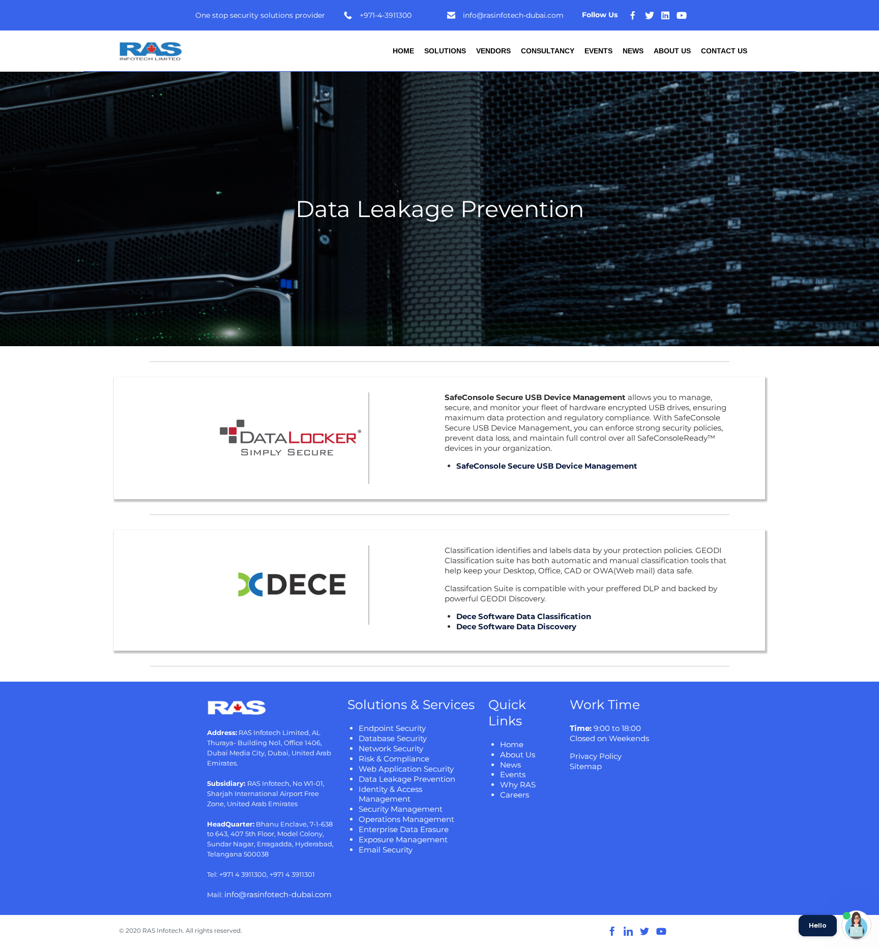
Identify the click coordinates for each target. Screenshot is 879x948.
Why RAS (518, 784)
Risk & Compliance (394, 758)
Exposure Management (403, 839)
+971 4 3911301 (292, 874)
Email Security (386, 849)
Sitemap (586, 766)
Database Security (393, 738)
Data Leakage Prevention (407, 779)
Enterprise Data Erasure (404, 829)
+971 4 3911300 (243, 874)
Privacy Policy (596, 756)
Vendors (493, 51)
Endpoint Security (392, 728)
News (633, 51)
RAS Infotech (162, 930)
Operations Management (406, 819)
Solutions (445, 51)
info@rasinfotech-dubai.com (278, 894)
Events (598, 51)
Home (403, 51)
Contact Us (724, 51)
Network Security (391, 748)
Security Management (401, 809)
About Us (672, 51)
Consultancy (547, 51)
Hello (818, 925)
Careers (514, 795)
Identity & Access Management (390, 794)
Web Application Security (406, 769)
